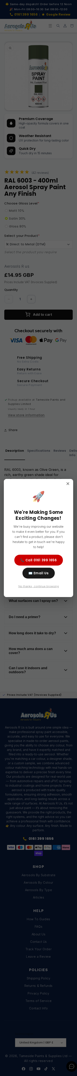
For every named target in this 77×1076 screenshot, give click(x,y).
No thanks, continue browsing (38, 586)
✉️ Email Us (38, 573)
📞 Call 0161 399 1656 (38, 560)
